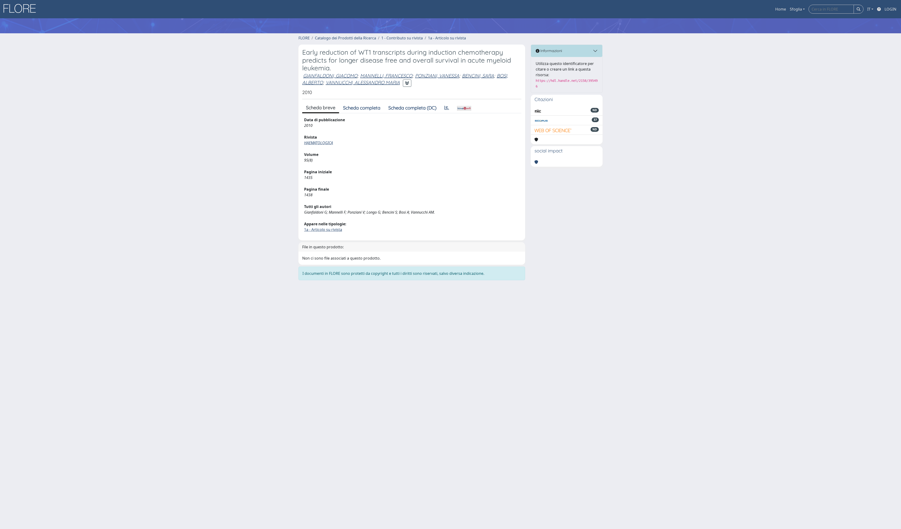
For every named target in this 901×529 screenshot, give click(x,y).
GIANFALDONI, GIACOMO (330, 76)
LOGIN (890, 9)
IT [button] (868, 9)
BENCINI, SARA (478, 76)
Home (780, 9)
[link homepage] (21, 9)
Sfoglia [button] (796, 9)
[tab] (446, 108)
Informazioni (550, 50)
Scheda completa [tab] (361, 108)
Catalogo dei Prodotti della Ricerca (345, 38)
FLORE (304, 38)
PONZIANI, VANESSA (437, 76)
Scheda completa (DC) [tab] (412, 108)
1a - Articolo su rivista (447, 38)
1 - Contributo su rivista (402, 38)
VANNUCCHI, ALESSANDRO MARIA (363, 82)
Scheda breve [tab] (320, 107)
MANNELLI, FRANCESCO (386, 76)
